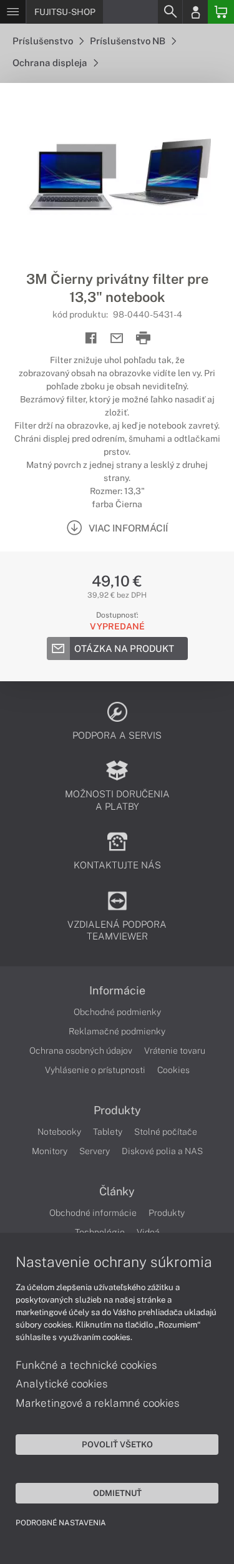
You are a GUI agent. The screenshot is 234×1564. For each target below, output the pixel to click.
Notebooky (59, 1132)
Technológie (100, 1232)
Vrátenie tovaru (174, 1051)
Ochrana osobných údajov (80, 1051)
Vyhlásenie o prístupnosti (95, 1070)
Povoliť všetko (117, 1444)
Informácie (117, 990)
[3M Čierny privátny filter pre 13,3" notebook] (117, 176)
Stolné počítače (165, 1132)
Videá (148, 1232)
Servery (94, 1151)
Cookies (173, 1070)
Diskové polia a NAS (162, 1151)
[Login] (195, 12)
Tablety (107, 1132)
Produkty (117, 1110)
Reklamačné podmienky (117, 1031)
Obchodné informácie (93, 1213)
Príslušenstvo (43, 41)
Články (117, 1191)
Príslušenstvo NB (128, 41)
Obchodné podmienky (117, 1012)
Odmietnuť (117, 1493)
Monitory (49, 1151)
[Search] (169, 12)
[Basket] (221, 12)
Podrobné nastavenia (61, 1522)
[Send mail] (117, 338)
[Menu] (13, 12)
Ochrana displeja (50, 62)
